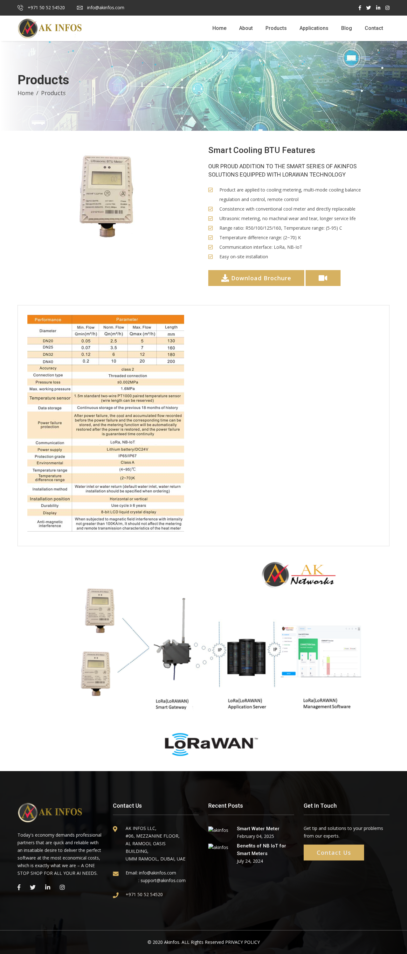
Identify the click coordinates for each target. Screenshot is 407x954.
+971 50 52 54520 (45, 7)
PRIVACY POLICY (242, 942)
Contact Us (334, 852)
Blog (346, 28)
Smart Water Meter (258, 829)
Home (219, 28)
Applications (314, 28)
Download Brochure (260, 278)
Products (276, 28)
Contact (374, 28)
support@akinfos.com (163, 880)
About (246, 28)
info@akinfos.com (105, 7)
